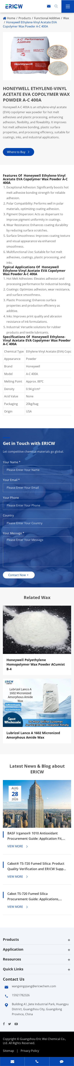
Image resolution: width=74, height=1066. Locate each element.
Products (24, 18)
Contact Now (18, 575)
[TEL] (37, 1062)
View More (17, 846)
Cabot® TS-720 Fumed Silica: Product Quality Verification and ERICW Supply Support (36, 866)
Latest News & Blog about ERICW (37, 769)
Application (13, 949)
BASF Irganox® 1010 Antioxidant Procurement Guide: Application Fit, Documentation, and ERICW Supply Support (35, 836)
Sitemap (8, 1051)
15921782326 (21, 995)
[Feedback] (62, 1062)
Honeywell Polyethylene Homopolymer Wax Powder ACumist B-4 (35, 664)
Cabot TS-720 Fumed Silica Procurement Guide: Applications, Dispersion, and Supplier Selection (33, 896)
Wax (66, 18)
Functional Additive (47, 18)
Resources (12, 959)
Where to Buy (18, 152)
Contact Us (13, 979)
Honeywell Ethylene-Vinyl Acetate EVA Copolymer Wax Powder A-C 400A (30, 24)
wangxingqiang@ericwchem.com (34, 986)
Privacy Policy (30, 1051)
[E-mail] (12, 1062)
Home (11, 18)
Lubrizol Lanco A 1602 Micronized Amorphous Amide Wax (33, 735)
